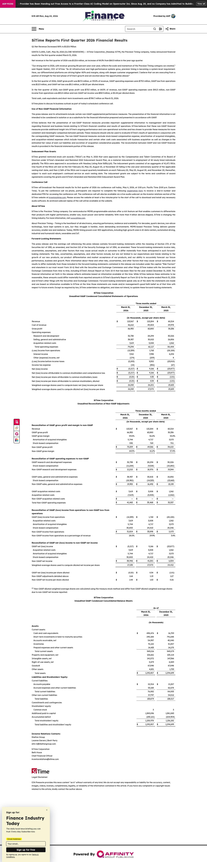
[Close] (47, 810)
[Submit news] (16, 422)
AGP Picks (7, 4)
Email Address (14, 839)
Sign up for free (26, 849)
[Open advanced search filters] (160, 29)
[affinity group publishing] (16, 434)
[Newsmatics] (16, 440)
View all (201, 4)
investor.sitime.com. (57, 197)
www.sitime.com (78, 218)
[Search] (155, 29)
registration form (135, 191)
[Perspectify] (16, 428)
